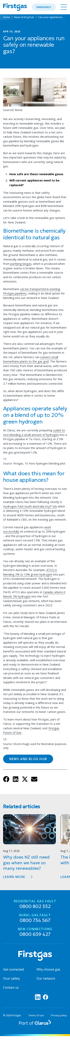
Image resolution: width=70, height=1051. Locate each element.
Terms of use (36, 1015)
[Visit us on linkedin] (37, 997)
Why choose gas (48, 969)
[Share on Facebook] (7, 780)
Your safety (11, 978)
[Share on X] (26, 780)
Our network (46, 978)
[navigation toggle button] (63, 7)
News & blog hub (24, 17)
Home (6, 17)
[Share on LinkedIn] (17, 780)
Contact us (11, 987)
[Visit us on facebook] (45, 997)
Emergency (43, 7)
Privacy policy (59, 1015)
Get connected (13, 969)
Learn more (14, 877)
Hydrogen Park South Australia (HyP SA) (30, 506)
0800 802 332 (35, 904)
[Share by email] (35, 780)
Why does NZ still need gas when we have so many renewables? (26, 862)
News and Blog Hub (28, 759)
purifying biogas (21, 264)
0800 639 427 (35, 932)
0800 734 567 (35, 918)
